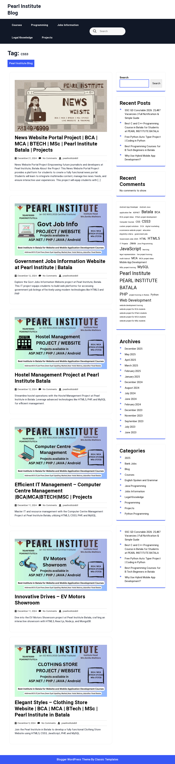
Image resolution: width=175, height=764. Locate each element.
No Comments (49, 158)
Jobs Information (68, 25)
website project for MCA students (133, 317)
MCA (134, 258)
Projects (47, 37)
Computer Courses (127, 222)
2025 (127, 458)
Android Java (145, 207)
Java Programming (145, 244)
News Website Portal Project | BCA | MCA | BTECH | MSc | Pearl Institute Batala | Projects (56, 143)
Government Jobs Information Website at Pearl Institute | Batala (60, 264)
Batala (147, 211)
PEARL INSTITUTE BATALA (138, 284)
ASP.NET (136, 212)
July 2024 (130, 393)
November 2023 (134, 415)
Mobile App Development (133, 262)
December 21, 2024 (27, 158)
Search (124, 77)
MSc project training (128, 267)
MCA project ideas (146, 258)
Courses (17, 25)
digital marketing (152, 226)
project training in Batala (139, 295)
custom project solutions (129, 226)
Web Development (135, 300)
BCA (157, 212)
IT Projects (124, 244)
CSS (138, 221)
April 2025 (130, 359)
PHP (124, 294)
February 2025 (133, 371)
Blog (127, 469)
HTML (143, 238)
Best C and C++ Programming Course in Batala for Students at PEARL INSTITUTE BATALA (142, 127)
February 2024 (133, 404)
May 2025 (130, 354)
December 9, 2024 (26, 723)
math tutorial (125, 258)
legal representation (127, 254)
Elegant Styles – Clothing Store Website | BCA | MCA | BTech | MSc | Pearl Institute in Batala (56, 708)
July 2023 (130, 426)
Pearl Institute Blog (21, 63)
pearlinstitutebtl (69, 158)
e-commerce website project (130, 230)
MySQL (143, 267)
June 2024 (130, 399)
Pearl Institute (135, 273)
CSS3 (146, 221)
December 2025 (133, 348)
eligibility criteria (126, 234)
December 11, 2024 (27, 505)
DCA (142, 226)
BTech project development (146, 217)
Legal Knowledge (22, 37)
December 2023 (133, 410)
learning (146, 250)
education (147, 230)
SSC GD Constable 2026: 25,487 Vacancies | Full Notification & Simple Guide (142, 114)
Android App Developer (129, 207)
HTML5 (154, 238)
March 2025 (131, 365)
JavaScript (130, 248)
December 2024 (133, 382)
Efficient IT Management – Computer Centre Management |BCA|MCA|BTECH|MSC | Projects (58, 490)
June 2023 (130, 432)
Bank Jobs (131, 463)
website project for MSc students (132, 321)
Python (155, 294)
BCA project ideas (127, 217)
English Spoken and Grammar (141, 480)
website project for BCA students (132, 309)
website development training (131, 305)
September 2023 (134, 421)
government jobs (141, 234)
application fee (125, 212)
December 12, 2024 (27, 275)
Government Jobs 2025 (129, 239)
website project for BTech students (133, 313)
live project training (144, 254)
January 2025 (132, 376)
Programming (39, 25)
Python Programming (137, 513)
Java (133, 243)
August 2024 (132, 387)
